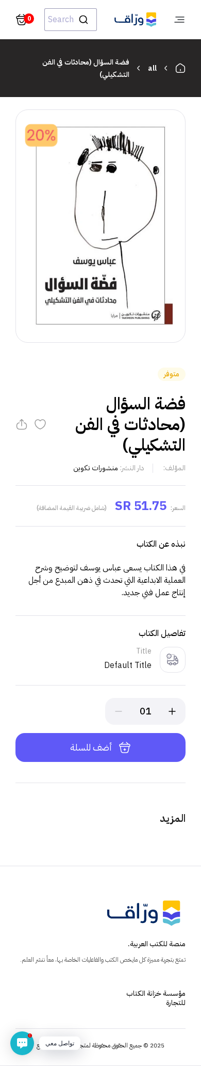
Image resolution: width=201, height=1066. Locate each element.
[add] (172, 711)
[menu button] (179, 19)
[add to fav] (40, 424)
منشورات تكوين (95, 468)
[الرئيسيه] (180, 68)
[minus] (118, 711)
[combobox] (70, 19)
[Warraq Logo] (135, 19)
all (152, 68)
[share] (21, 424)
